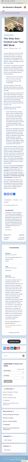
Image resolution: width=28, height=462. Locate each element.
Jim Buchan (9, 210)
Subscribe (9, 389)
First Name (13, 375)
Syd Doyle (7, 253)
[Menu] (3, 10)
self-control (6, 202)
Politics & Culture (9, 35)
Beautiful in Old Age (7, 394)
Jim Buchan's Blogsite (12, 7)
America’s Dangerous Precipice (10, 392)
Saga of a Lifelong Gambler (9, 397)
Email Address (13, 370)
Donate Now (14, 341)
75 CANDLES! (6, 400)
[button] (8, 229)
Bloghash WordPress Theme (18, 459)
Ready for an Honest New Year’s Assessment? (11, 428)
